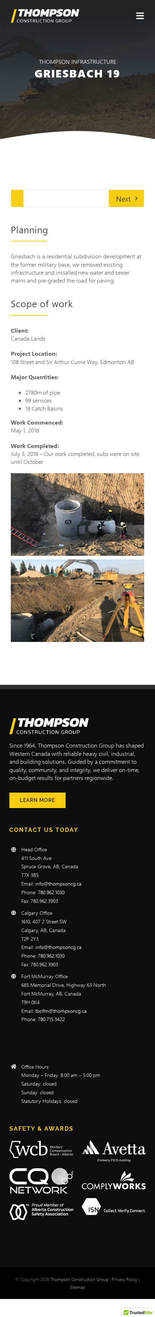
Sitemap (77, 1287)
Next (123, 198)
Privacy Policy (124, 1279)
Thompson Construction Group (79, 1279)
